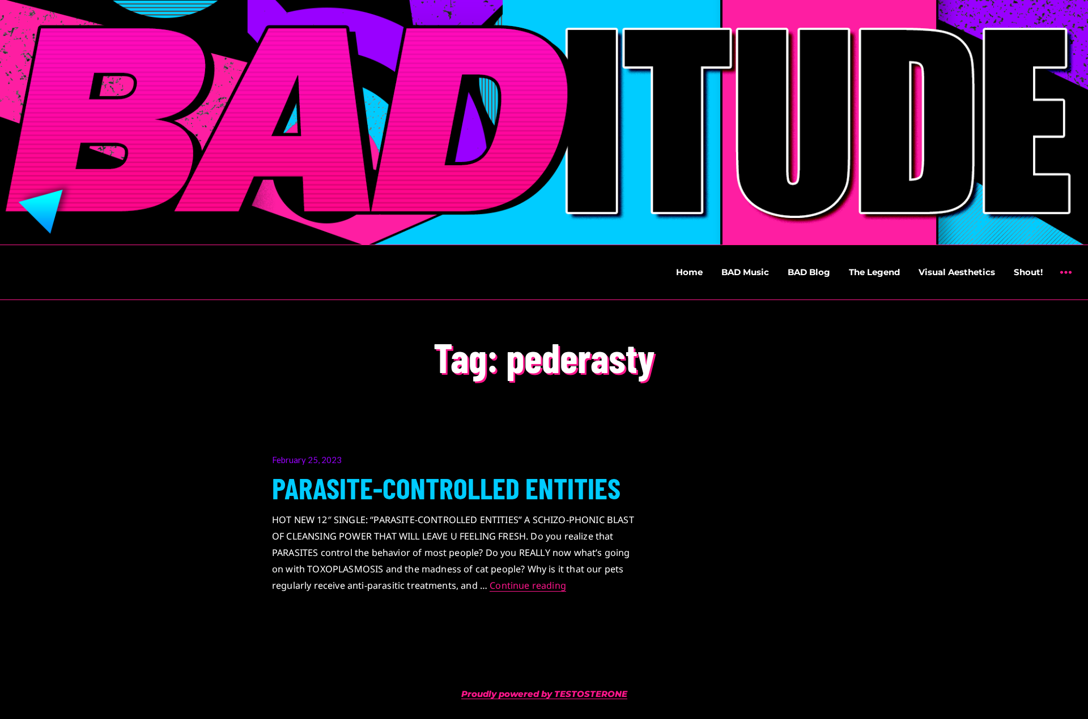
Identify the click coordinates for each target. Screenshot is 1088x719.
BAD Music (745, 272)
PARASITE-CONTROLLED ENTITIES (446, 487)
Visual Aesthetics (957, 272)
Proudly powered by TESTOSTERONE (544, 693)
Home (689, 272)
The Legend (874, 272)
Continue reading (528, 585)
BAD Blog (809, 272)
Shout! (1028, 272)
